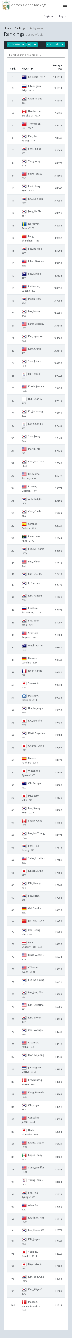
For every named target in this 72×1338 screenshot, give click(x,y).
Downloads (53, 44)
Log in (62, 16)
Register (48, 16)
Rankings (20, 28)
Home (7, 28)
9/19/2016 (14, 44)
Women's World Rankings (28, 5)
